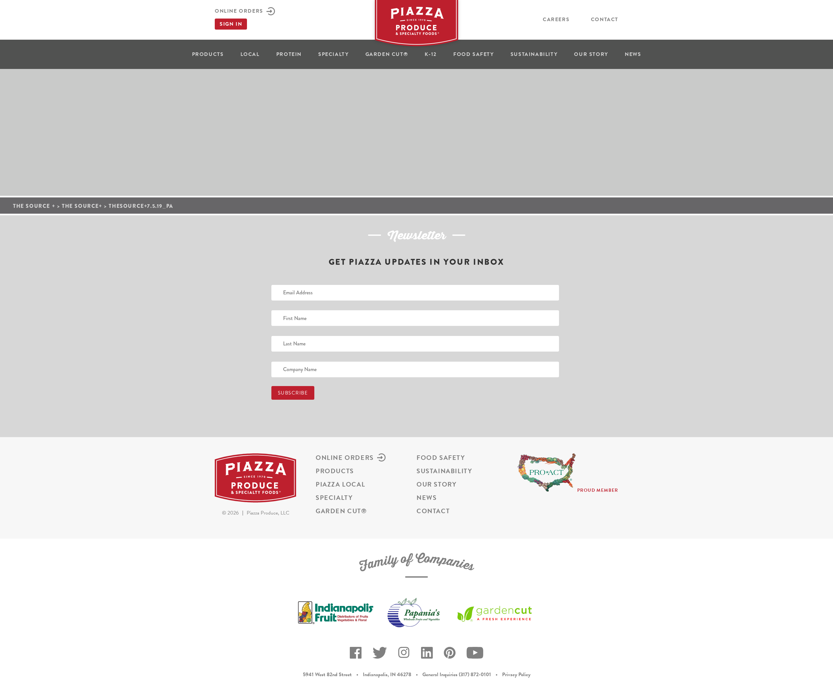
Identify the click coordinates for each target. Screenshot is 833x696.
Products (208, 54)
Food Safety (473, 54)
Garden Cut (386, 54)
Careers (556, 19)
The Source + (34, 206)
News (633, 54)
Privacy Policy (516, 674)
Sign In (231, 24)
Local (250, 54)
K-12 (430, 54)
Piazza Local (340, 484)
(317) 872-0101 (475, 674)
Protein (289, 54)
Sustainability (534, 54)
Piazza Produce (416, 25)
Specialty (333, 54)
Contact (604, 19)
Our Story (591, 54)
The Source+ (82, 206)
